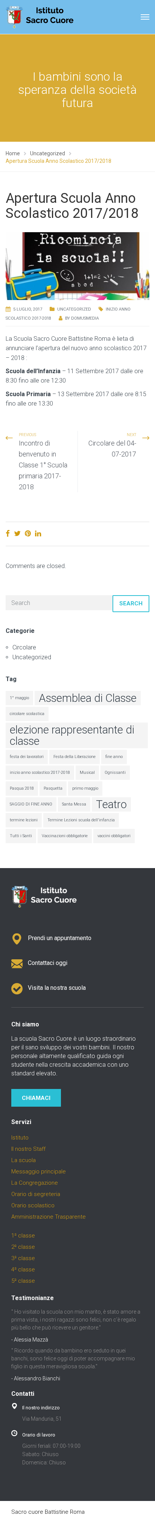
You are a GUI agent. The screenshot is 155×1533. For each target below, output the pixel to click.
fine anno (114, 756)
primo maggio (85, 788)
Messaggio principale (38, 1171)
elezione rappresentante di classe (72, 735)
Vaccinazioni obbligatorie (65, 835)
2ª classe (23, 1247)
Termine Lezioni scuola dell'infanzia (81, 820)
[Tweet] (17, 533)
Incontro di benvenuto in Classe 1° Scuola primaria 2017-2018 (43, 464)
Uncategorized (74, 309)
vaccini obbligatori (114, 835)
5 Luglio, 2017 (27, 309)
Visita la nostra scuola (57, 987)
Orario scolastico (33, 1205)
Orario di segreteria (35, 1194)
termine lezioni (24, 820)
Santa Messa (74, 804)
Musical (87, 772)
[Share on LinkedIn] (38, 533)
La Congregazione (34, 1182)
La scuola (23, 1160)
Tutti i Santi (21, 835)
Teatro (111, 804)
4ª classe (23, 1269)
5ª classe (23, 1280)
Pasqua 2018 (22, 788)
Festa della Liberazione (74, 756)
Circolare (24, 647)
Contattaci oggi (47, 962)
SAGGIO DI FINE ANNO (31, 804)
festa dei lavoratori (27, 756)
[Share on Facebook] (8, 533)
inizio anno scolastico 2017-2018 (40, 772)
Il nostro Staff (28, 1149)
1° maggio (19, 697)
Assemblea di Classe (88, 698)
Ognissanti (115, 772)
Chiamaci (36, 1098)
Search (131, 603)
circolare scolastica (27, 713)
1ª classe (23, 1235)
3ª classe (23, 1258)
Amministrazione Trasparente (48, 1216)
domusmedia (85, 318)
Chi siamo (25, 1024)
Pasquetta (53, 788)
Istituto (20, 1137)
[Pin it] (28, 533)
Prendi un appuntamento (59, 938)
